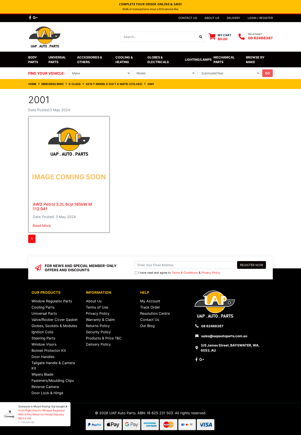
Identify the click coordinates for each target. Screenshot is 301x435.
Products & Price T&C (104, 338)
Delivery (233, 18)
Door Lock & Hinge (47, 393)
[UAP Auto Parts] (44, 36)
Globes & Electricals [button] (158, 59)
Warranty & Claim (100, 319)
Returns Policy (98, 326)
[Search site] (201, 37)
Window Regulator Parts (52, 301)
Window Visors (44, 344)
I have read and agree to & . (179, 272)
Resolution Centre (155, 313)
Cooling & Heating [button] (124, 59)
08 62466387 (260, 38)
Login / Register (260, 18)
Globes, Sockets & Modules (54, 326)
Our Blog (147, 326)
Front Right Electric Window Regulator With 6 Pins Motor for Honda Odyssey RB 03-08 (41, 414)
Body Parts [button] (33, 59)
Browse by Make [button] (255, 59)
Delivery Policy (98, 344)
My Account (150, 301)
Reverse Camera (45, 386)
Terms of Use (97, 307)
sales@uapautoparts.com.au (224, 336)
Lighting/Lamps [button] (198, 59)
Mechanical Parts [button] (224, 59)
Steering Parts (43, 338)
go (267, 73)
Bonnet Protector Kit (49, 350)
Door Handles (43, 356)
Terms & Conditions (185, 272)
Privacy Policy (210, 272)
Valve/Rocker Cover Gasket (55, 319)
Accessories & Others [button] (90, 59)
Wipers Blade (42, 374)
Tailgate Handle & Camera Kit (53, 365)
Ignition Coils (42, 332)
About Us (211, 18)
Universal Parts (57, 59)
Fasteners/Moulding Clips (53, 380)
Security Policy (98, 332)
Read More (42, 225)
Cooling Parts (43, 307)
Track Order (150, 307)
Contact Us (187, 18)
